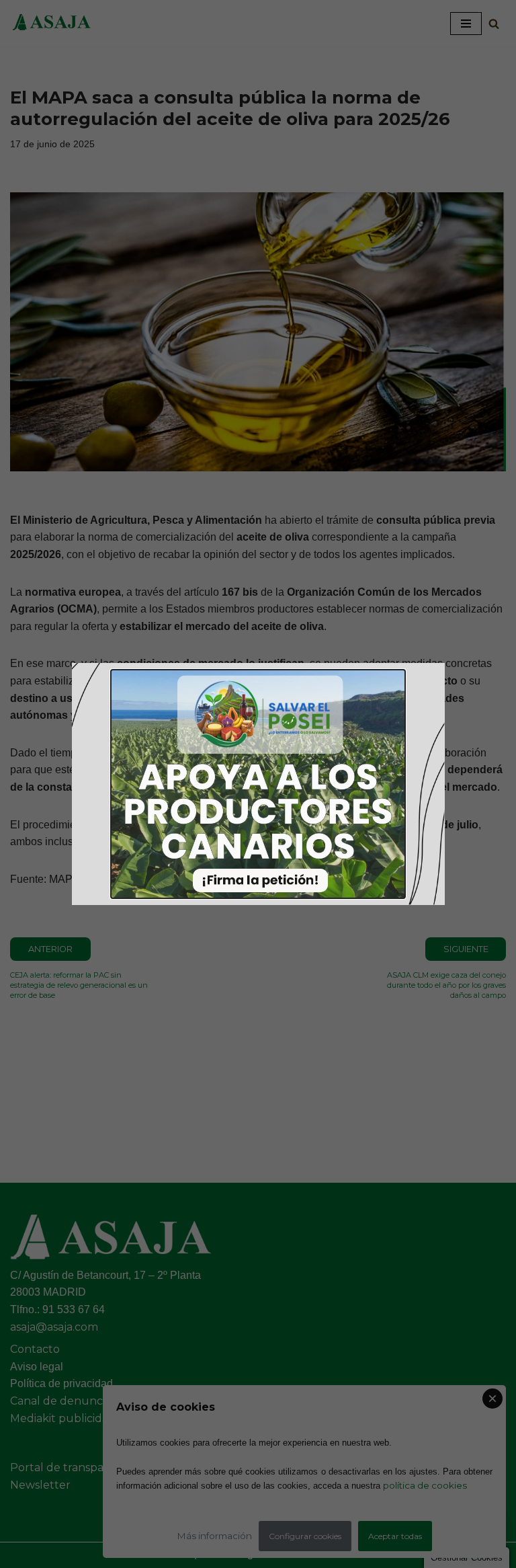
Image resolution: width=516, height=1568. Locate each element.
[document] (258, 784)
